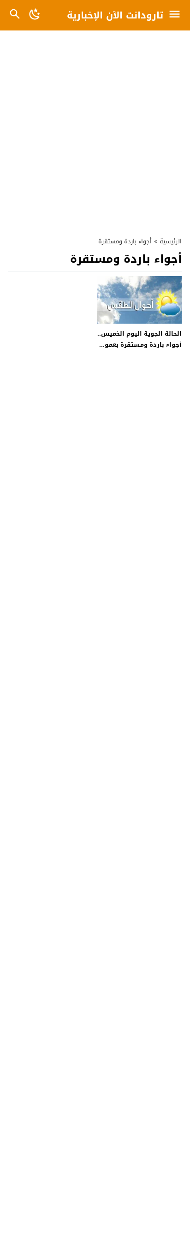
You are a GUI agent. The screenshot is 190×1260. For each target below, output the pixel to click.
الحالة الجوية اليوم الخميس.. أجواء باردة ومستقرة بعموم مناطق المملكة (139, 344)
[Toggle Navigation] (177, 15)
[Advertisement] (95, 129)
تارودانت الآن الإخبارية (115, 15)
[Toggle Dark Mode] (35, 15)
